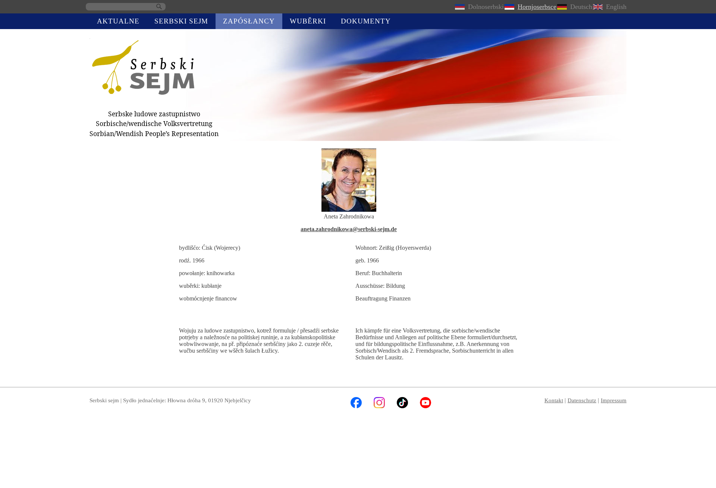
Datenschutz (582, 400)
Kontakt (553, 400)
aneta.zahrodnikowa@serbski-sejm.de (349, 229)
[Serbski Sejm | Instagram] (379, 406)
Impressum (613, 400)
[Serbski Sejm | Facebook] (356, 406)
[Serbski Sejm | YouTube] (425, 406)
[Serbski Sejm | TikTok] (402, 406)
